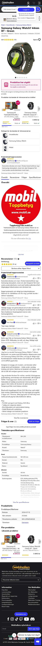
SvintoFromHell (12, 334)
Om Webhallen (32, 592)
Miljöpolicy (31, 594)
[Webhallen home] (7, 3)
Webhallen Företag (34, 600)
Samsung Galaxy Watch (23, 25)
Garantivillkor (6, 594)
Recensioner (14, 177)
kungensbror (11, 303)
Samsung (25, 522)
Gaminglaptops (12, 21)
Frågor (24, 177)
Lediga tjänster (33, 596)
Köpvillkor (5, 590)
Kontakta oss (21, 614)
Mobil (3, 25)
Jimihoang (11, 348)
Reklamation (6, 598)
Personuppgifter (7, 600)
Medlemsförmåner (34, 604)
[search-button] (38, 9)
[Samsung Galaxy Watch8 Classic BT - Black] (30, 106)
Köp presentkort (33, 602)
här (30, 238)
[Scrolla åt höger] (39, 108)
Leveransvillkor (6, 592)
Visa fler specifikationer (21, 502)
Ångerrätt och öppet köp (9, 596)
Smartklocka (10, 25)
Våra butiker (32, 590)
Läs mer (21, 254)
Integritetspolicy (7, 602)
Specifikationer (35, 177)
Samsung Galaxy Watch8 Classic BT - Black (31, 115)
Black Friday (5, 606)
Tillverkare (31, 598)
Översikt (4, 177)
